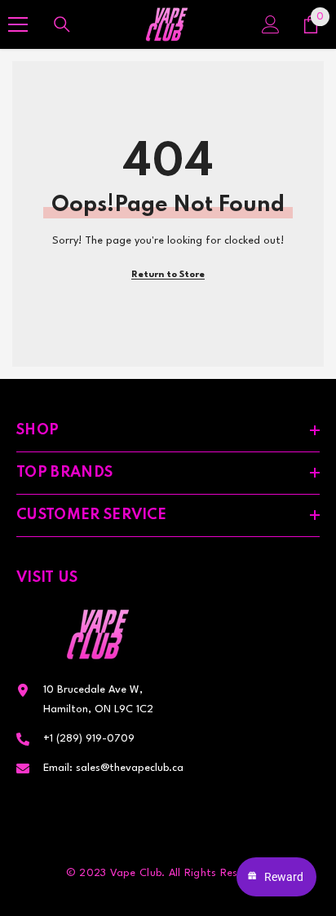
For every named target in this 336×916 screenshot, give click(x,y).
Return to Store (168, 275)
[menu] (18, 24)
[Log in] (271, 24)
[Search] (62, 24)
